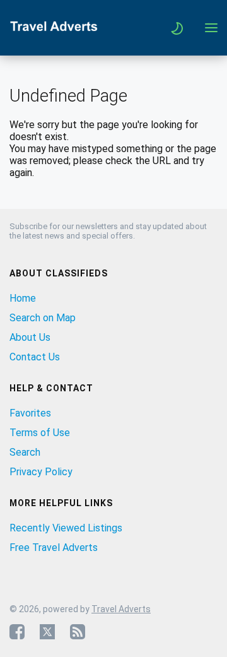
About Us (29, 337)
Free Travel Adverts (53, 547)
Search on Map (42, 318)
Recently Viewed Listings (65, 528)
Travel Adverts (121, 609)
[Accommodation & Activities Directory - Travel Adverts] (53, 31)
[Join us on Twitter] (47, 631)
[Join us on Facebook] (17, 631)
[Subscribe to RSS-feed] (77, 631)
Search (24, 452)
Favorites (30, 413)
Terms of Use (39, 433)
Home (22, 298)
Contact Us (34, 357)
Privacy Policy (41, 472)
